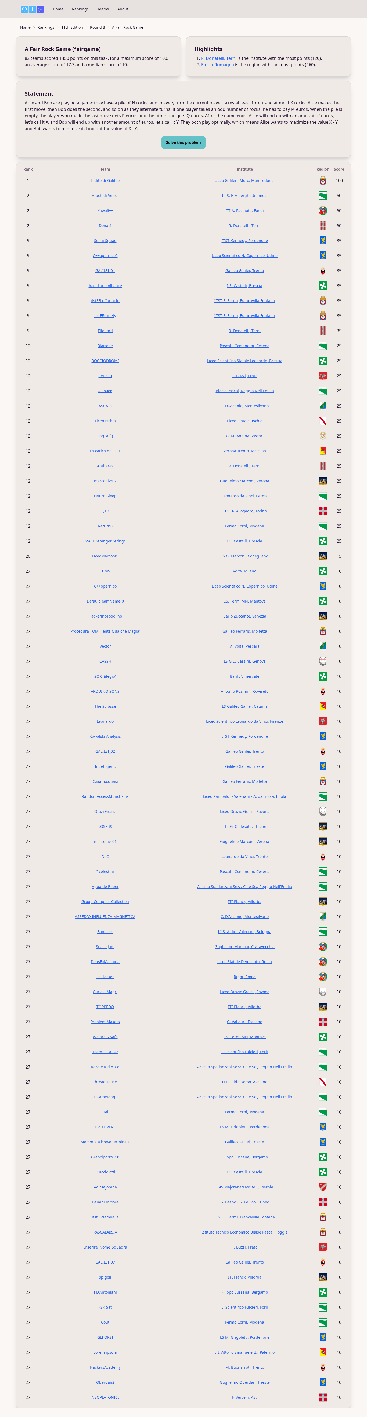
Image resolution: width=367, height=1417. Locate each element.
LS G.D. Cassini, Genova (245, 661)
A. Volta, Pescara (245, 646)
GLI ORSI (105, 1337)
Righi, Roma (245, 976)
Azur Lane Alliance (105, 285)
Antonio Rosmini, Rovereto (244, 691)
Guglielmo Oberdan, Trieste (245, 1382)
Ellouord (105, 330)
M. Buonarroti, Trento (244, 1367)
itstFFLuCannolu (105, 300)
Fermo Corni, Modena (244, 525)
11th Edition (72, 27)
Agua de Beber (105, 886)
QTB (105, 510)
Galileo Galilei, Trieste (244, 766)
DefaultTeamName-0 (105, 601)
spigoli (105, 1277)
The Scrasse (105, 706)
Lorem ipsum (105, 1352)
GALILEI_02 (105, 751)
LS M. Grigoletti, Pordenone (244, 1126)
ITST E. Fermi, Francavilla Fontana (244, 300)
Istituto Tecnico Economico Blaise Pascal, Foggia (245, 1232)
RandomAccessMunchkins (105, 796)
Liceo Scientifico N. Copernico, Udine (245, 255)
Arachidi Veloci (105, 195)
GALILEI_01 (105, 270)
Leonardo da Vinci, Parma (245, 495)
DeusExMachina (105, 961)
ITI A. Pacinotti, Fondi (245, 210)
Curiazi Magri (105, 991)
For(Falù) (105, 435)
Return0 (105, 525)
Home (58, 9)
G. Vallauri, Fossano (244, 1021)
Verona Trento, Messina (245, 450)
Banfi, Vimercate (244, 676)
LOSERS (105, 826)
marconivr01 (105, 841)
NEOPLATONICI (105, 1397)
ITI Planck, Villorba (244, 901)
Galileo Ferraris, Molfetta (244, 631)
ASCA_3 (105, 405)
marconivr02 (105, 480)
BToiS (105, 571)
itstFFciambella (105, 1217)
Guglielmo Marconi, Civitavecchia (245, 946)
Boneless (105, 931)
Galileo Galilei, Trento (244, 270)
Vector (105, 646)
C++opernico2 (105, 255)
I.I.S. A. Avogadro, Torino (244, 510)
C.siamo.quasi (105, 781)
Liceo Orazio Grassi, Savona (244, 811)
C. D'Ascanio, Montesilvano (245, 405)
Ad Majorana (105, 1187)
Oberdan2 (105, 1382)
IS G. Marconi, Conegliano (244, 556)
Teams (103, 9)
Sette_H (105, 375)
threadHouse (105, 1081)
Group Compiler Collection (105, 901)
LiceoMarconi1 (105, 556)
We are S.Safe (105, 1036)
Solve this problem (183, 142)
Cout (105, 1322)
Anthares (105, 465)
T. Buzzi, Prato (244, 375)
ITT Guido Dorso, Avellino (244, 1081)
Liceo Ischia (105, 420)
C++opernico (105, 586)
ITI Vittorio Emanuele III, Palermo (245, 1352)
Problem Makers (105, 1021)
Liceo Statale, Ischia (244, 420)
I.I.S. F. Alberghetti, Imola (245, 195)
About (122, 9)
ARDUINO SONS (105, 691)
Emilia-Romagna (217, 65)
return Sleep (105, 495)
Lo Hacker (105, 976)
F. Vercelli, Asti (245, 1397)
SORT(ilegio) (105, 676)
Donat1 (105, 225)
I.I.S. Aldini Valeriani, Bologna (244, 931)
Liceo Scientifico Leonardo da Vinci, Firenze (244, 721)
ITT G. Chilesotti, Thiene (244, 826)
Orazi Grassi (105, 811)
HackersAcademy (105, 1367)
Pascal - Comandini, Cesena (244, 345)
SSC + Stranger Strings (105, 541)
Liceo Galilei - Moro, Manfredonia (245, 180)
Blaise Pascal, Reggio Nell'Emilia (245, 390)
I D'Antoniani (105, 1292)
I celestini (105, 871)
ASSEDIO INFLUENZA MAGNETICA (105, 916)
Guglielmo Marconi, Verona (244, 480)
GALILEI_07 (105, 1262)
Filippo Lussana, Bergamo (244, 1156)
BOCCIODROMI (105, 360)
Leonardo (105, 721)
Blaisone (105, 345)
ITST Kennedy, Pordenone (245, 240)
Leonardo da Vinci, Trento (245, 856)
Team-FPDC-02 (105, 1051)
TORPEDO (105, 1006)
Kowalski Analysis (105, 736)
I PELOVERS (105, 1126)
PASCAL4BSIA (105, 1232)
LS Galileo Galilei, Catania (245, 706)
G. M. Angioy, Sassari (245, 435)
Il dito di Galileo (105, 180)
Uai (105, 1111)
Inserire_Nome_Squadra (105, 1247)
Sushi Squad (105, 240)
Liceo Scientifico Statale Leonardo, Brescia (244, 360)
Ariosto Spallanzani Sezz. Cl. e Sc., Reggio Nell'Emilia (244, 886)
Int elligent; (105, 766)
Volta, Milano (244, 571)
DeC (105, 856)
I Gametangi (105, 1096)
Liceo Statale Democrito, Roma (244, 961)
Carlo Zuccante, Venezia (244, 616)
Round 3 (97, 27)
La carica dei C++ (105, 450)
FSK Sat (105, 1307)
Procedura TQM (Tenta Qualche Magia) (105, 631)
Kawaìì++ (105, 210)
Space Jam (105, 946)
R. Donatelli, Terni (218, 58)
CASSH (105, 661)
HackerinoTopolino (105, 616)
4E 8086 (105, 390)
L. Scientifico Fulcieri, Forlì (244, 1051)
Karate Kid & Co (105, 1066)
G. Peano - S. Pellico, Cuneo (244, 1202)
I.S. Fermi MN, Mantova (245, 601)
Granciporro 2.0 (105, 1156)
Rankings (80, 9)
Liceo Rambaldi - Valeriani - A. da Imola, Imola (244, 796)
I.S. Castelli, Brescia (244, 285)
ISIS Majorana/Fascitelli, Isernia (244, 1187)
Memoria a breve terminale (105, 1141)
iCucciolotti (105, 1171)
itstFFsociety (105, 315)
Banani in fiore (105, 1202)
